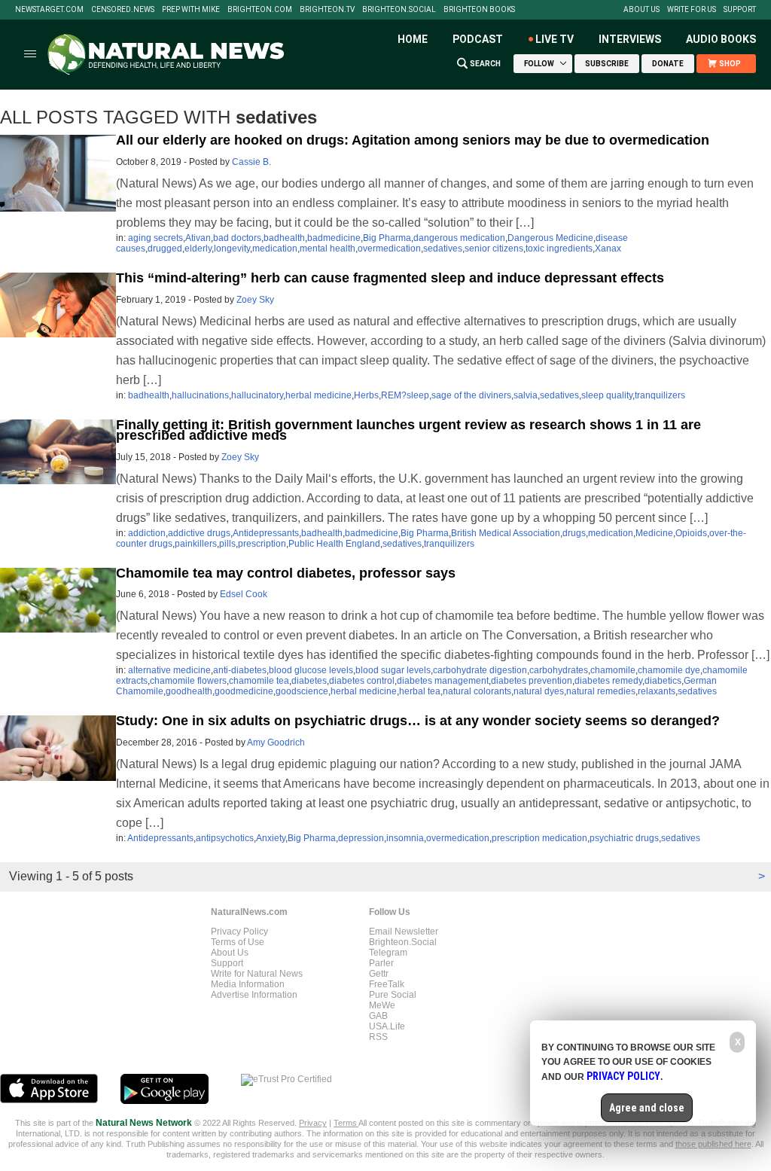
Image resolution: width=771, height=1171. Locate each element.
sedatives (442, 248)
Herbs (366, 395)
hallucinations (200, 395)
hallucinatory (257, 395)
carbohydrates (558, 670)
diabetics (663, 680)
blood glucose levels (311, 670)
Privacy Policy (239, 931)
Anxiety (270, 838)
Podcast (478, 39)
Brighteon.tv (327, 10)
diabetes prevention (531, 680)
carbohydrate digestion (480, 670)
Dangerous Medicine (550, 238)
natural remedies (600, 691)
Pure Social (392, 995)
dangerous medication (459, 238)
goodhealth (189, 691)
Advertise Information (254, 995)
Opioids (691, 533)
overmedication (389, 248)
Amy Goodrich (276, 742)
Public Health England (334, 543)
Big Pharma (387, 238)
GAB (378, 1016)
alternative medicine (169, 670)
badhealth (284, 238)
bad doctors (237, 238)
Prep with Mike (191, 10)
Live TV (554, 39)
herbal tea (419, 691)
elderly (198, 248)
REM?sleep (405, 395)
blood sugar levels (393, 670)
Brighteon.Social (399, 10)
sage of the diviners (471, 395)
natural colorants (477, 691)
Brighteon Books (479, 10)
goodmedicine (244, 691)
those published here (713, 1143)
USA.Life (387, 1026)
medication (274, 248)
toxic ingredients (559, 248)
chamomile (612, 670)
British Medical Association (505, 533)
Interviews (630, 39)
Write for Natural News (257, 973)
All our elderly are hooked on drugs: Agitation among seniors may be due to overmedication (412, 140)
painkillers (196, 543)
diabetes (309, 680)
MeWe (382, 1005)
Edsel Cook (243, 594)
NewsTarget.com (49, 10)
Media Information (248, 984)
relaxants (656, 691)
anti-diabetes (240, 670)
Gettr (379, 973)
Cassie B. (251, 162)
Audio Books (721, 39)
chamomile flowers (188, 680)
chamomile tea (259, 680)
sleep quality (606, 395)
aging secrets (155, 238)
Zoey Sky (255, 299)
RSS (378, 1037)
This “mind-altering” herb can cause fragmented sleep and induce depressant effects (390, 277)
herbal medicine (318, 395)
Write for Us (691, 10)
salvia (525, 395)
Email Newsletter (403, 931)
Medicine (654, 533)
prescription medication (539, 838)
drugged (165, 248)
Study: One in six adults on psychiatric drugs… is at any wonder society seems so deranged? (418, 720)
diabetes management (443, 680)
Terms (346, 1122)
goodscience (302, 691)
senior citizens (494, 248)
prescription (262, 543)
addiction (147, 533)
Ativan (198, 238)
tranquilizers (660, 395)
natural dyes (538, 691)
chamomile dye (669, 670)
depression (361, 838)
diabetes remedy (608, 680)
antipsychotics (225, 838)
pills (227, 543)
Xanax (608, 248)
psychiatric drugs (624, 838)
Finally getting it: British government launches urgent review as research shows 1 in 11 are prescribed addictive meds (408, 430)
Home (413, 39)
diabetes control (362, 680)
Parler (381, 963)
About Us (641, 10)
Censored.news (122, 10)
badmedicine (334, 238)
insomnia (405, 838)
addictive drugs (199, 533)
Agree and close (646, 1108)
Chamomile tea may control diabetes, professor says (286, 573)
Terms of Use (237, 942)
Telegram (388, 952)
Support (740, 10)
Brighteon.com (259, 10)
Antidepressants (266, 533)
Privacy (313, 1122)
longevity (232, 248)
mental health (327, 248)
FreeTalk (386, 984)
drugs (574, 533)
